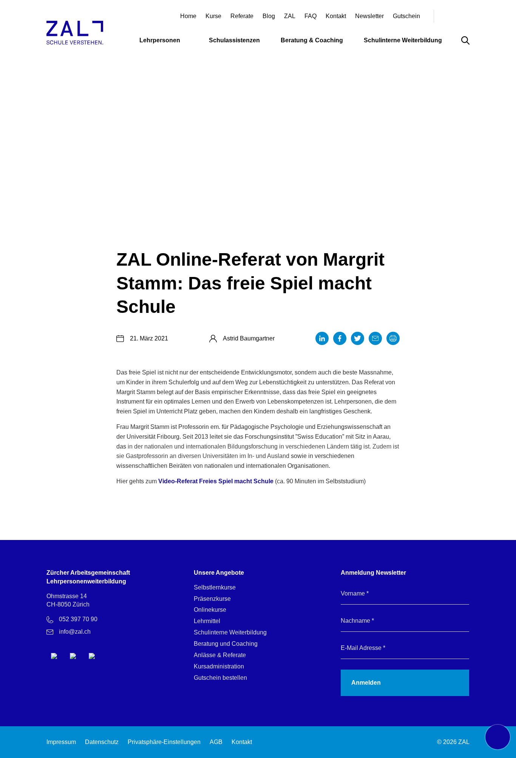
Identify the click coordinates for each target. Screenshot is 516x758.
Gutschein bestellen (220, 677)
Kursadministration (219, 666)
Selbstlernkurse (215, 587)
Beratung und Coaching (226, 643)
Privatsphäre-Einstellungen (164, 742)
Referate (241, 16)
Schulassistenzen (234, 40)
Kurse (213, 16)
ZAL (289, 16)
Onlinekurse (210, 609)
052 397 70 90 (78, 619)
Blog (269, 16)
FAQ (310, 16)
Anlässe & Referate (220, 655)
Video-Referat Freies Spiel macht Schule (215, 481)
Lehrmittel (207, 621)
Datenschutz (102, 742)
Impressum (61, 742)
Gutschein (406, 16)
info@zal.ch (75, 631)
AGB (216, 742)
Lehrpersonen (159, 40)
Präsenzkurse (212, 599)
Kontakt (336, 16)
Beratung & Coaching (312, 40)
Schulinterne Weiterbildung (403, 40)
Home (188, 16)
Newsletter (369, 16)
